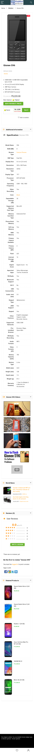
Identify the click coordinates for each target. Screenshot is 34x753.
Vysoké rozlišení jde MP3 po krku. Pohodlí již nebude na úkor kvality (21, 489)
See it (26, 110)
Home (3, 8)
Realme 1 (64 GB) (19, 624)
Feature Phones (21, 152)
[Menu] (2, 2)
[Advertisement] (17, 720)
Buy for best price (13, 103)
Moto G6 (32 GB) (19, 680)
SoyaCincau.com (24, 501)
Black (18, 195)
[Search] (31, 2)
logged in (15, 564)
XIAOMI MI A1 (18, 661)
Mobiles (10, 8)
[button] (6, 571)
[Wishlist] (17, 750)
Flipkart (8, 110)
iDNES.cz (24, 494)
